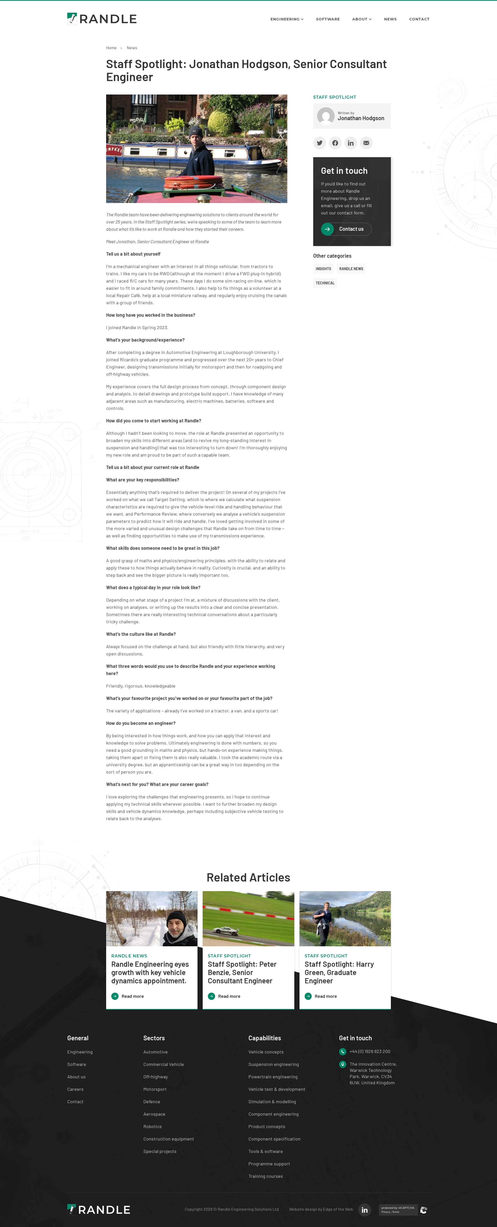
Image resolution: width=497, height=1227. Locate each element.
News (390, 19)
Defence (151, 1101)
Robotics (152, 1126)
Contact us (351, 229)
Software (328, 19)
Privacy (386, 1212)
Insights (323, 268)
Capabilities (264, 1038)
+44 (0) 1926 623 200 (370, 1051)
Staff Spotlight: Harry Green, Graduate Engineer (339, 972)
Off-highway (155, 1076)
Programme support (269, 1163)
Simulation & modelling (272, 1101)
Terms (395, 1212)
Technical (325, 283)
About (360, 19)
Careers (75, 1089)
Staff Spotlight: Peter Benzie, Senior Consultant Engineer (242, 972)
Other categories (332, 255)
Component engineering (273, 1114)
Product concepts (266, 1126)
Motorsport (155, 1089)
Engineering (285, 19)
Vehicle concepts (266, 1052)
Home (111, 47)
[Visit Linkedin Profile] (364, 1209)
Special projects (160, 1151)
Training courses (265, 1176)
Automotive (155, 1052)
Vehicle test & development (276, 1089)
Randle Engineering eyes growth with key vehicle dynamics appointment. (150, 972)
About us (76, 1076)
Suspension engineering (273, 1064)
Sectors (154, 1038)
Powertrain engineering (273, 1076)
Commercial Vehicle (163, 1064)
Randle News (351, 268)
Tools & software (265, 1151)
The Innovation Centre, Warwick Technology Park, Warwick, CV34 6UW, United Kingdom (373, 1073)
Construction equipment (168, 1139)
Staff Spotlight (334, 97)
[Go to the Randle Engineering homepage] (101, 19)
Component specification (274, 1139)
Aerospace (154, 1114)
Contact (419, 19)
